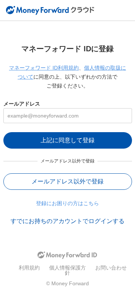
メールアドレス (21, 104)
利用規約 (29, 268)
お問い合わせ (111, 268)
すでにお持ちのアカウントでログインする (67, 221)
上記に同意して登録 (67, 140)
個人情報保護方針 (67, 270)
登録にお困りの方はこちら (67, 203)
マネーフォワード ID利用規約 (44, 68)
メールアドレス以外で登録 (68, 181)
